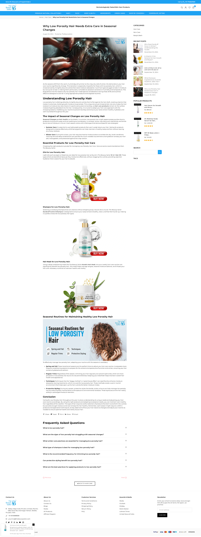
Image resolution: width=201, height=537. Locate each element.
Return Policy (86, 509)
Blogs (46, 506)
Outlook (122, 503)
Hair (68, 13)
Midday (122, 506)
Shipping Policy (87, 506)
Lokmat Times (124, 511)
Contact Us (47, 503)
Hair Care (48, 17)
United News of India (126, 514)
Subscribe (162, 515)
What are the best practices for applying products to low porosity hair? (72, 467)
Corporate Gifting (157, 13)
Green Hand (120, 13)
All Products (48, 511)
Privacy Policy (86, 503)
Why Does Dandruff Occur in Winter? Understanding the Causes (151, 46)
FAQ (83, 511)
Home (41, 17)
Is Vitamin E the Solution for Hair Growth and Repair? (152, 58)
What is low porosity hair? (53, 428)
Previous (47, 477)
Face (77, 13)
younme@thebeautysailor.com (19, 519)
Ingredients (105, 13)
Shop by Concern (136, 13)
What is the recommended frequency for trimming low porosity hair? (71, 454)
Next (123, 477)
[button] (193, 7)
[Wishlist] (189, 7)
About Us (47, 501)
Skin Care (136, 32)
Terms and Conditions (89, 501)
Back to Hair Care (85, 483)
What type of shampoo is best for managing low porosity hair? (69, 447)
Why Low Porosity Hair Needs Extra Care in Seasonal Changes (152, 90)
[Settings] (186, 7)
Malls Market (123, 509)
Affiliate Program (50, 514)
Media (46, 509)
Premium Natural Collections (48, 13)
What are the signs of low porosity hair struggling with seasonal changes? (73, 434)
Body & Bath (89, 13)
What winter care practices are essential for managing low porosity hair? (73, 441)
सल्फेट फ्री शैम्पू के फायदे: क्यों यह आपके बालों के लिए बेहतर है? (152, 69)
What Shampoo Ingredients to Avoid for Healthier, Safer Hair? (152, 79)
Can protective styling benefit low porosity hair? (62, 460)
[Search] (182, 7)
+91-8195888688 (13, 515)
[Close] (33, 525)
